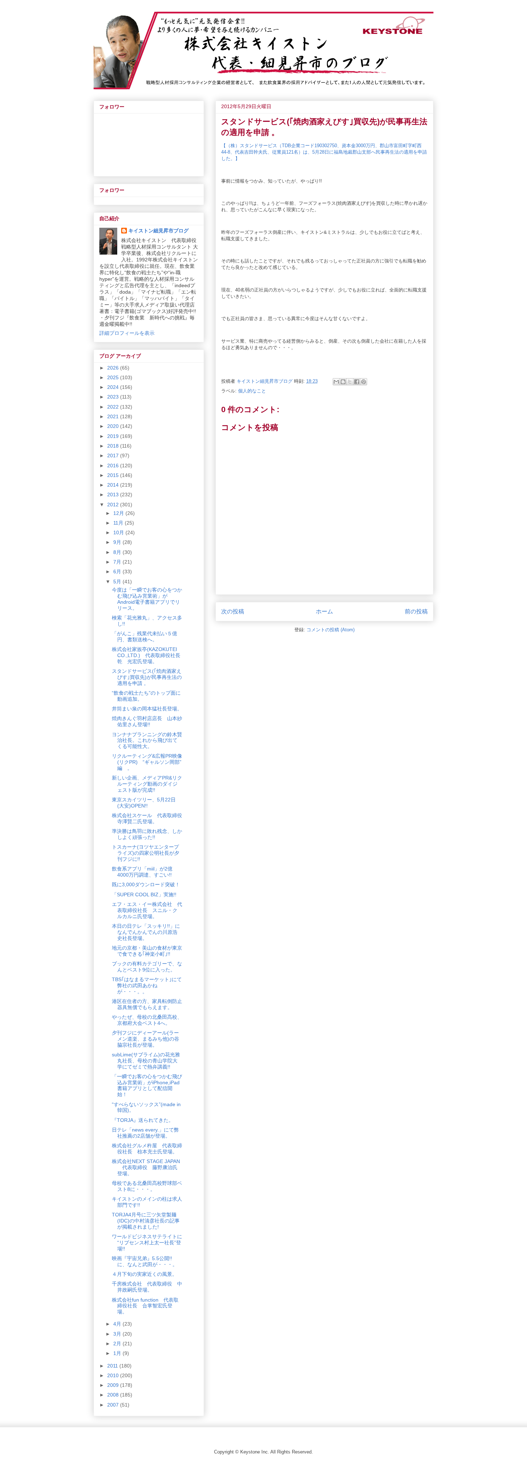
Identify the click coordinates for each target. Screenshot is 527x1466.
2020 (113, 426)
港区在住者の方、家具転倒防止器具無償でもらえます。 (147, 1004)
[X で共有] (349, 381)
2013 (113, 494)
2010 (113, 1375)
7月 (118, 562)
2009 (113, 1385)
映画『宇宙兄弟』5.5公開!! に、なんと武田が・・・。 (144, 1261)
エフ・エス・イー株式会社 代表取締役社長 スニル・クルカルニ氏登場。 (147, 910)
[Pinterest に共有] (363, 381)
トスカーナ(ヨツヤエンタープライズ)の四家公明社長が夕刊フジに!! (145, 853)
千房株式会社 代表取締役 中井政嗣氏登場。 (147, 1287)
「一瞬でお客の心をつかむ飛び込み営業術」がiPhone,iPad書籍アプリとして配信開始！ (147, 1085)
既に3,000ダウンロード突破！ (146, 884)
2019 (113, 436)
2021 (113, 416)
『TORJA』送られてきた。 (143, 1120)
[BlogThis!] (343, 381)
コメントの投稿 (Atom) (331, 629)
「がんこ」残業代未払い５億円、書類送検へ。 (144, 636)
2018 (113, 446)
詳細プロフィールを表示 (127, 333)
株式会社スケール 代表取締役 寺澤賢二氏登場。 (149, 818)
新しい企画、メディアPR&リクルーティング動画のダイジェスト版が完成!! (147, 784)
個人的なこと (252, 391)
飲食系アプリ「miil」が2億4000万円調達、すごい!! (142, 872)
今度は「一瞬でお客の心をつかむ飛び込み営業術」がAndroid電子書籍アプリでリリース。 (147, 599)
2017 (113, 455)
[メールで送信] (336, 381)
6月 (118, 571)
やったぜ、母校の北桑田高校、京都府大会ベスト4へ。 (147, 1020)
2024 (113, 387)
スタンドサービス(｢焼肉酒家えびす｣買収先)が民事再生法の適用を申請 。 (147, 677)
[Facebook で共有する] (356, 381)
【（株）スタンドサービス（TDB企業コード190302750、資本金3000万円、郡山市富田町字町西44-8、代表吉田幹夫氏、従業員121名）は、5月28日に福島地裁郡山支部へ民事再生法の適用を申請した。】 (324, 152)
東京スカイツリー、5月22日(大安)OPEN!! (144, 803)
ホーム (324, 611)
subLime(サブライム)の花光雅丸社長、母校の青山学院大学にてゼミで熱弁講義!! (146, 1061)
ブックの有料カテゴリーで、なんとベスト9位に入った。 (147, 967)
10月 (119, 532)
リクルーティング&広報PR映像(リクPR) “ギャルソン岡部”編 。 (147, 762)
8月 (118, 552)
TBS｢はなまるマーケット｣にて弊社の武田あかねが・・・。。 (147, 985)
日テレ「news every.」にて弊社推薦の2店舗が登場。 (145, 1133)
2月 (118, 1343)
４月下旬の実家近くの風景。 (144, 1274)
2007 (113, 1405)
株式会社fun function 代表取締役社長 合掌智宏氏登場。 (145, 1306)
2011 (113, 1366)
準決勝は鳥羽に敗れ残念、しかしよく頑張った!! (147, 834)
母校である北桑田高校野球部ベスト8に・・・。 (147, 1186)
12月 (119, 513)
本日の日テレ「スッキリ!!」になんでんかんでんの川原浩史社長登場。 (146, 932)
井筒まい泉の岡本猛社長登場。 (147, 709)
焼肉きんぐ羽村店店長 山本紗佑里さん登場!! (147, 721)
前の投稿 (416, 611)
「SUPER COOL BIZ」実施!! (144, 894)
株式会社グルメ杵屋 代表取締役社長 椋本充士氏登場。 (147, 1148)
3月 (118, 1334)
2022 (113, 407)
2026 (113, 368)
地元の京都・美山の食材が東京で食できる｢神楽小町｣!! (147, 951)
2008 (113, 1395)
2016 (113, 465)
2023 (113, 397)
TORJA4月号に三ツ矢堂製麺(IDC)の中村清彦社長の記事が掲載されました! (146, 1221)
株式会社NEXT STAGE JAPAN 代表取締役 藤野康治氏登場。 (146, 1167)
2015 (113, 475)
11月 (119, 523)
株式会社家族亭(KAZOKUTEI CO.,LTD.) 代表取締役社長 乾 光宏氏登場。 (148, 655)
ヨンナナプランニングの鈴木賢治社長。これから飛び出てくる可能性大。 (147, 740)
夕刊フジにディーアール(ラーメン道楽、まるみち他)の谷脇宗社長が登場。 (145, 1039)
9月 (118, 542)
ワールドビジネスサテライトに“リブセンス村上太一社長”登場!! (147, 1243)
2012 (113, 504)
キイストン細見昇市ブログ (158, 230)
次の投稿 (232, 611)
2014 (113, 485)
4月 (118, 1324)
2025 (113, 377)
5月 (118, 581)
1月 (118, 1353)
